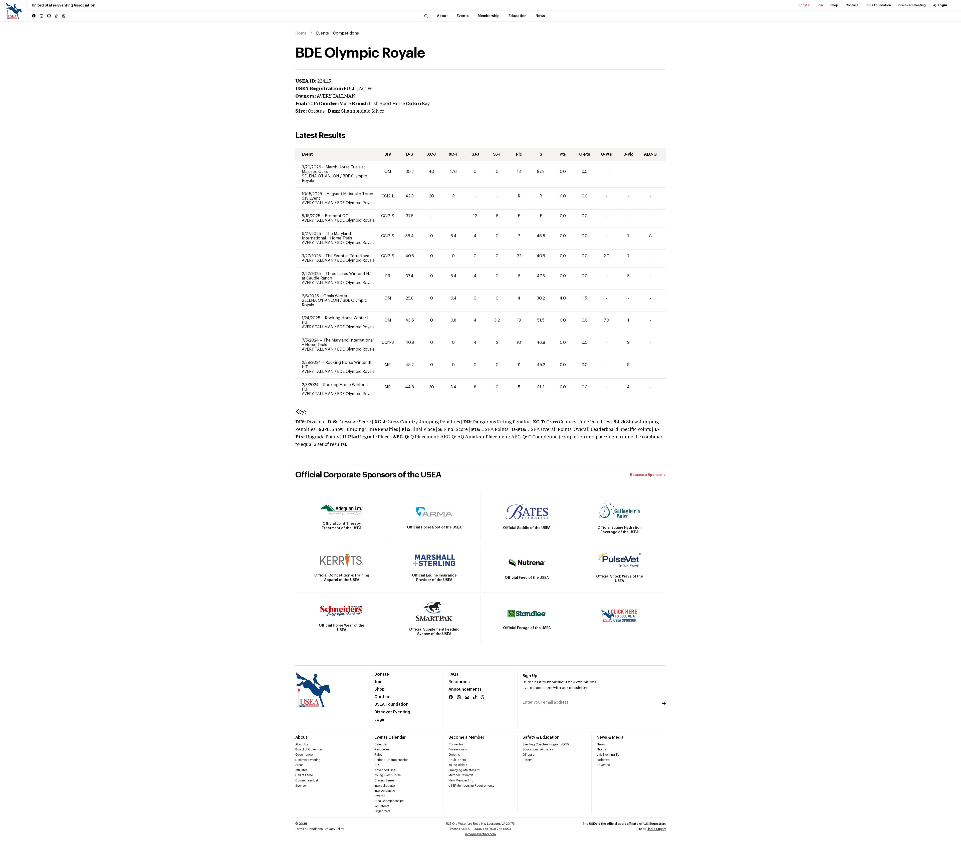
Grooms (454, 754)
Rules (378, 754)
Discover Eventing (912, 5)
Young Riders (457, 764)
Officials (528, 754)
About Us (301, 744)
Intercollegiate (384, 785)
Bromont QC (336, 216)
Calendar (380, 744)
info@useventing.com (480, 834)
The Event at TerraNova (347, 256)
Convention (456, 744)
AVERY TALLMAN (318, 203)
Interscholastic (384, 790)
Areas (299, 764)
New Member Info (460, 780)
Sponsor (301, 785)
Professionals (457, 749)
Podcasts (603, 759)
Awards (379, 795)
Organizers (382, 811)
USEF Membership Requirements (471, 785)
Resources (459, 682)
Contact (852, 5)
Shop (834, 5)
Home (301, 33)
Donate (804, 5)
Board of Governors (309, 749)
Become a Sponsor (646, 475)
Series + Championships (391, 759)
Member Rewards (460, 775)
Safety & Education (541, 737)
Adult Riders (457, 759)
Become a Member (466, 737)
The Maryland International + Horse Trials (327, 236)
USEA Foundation (878, 5)
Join (820, 5)
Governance (304, 754)
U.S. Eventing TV (608, 754)
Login (942, 5)
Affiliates (301, 770)
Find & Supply (656, 828)
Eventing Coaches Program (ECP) (546, 744)
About (301, 737)
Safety (527, 759)
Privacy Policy (334, 828)
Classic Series (384, 780)
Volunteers (381, 806)
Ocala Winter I (336, 296)
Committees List (306, 780)
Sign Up (530, 676)
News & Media (610, 737)
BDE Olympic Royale (356, 203)
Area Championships (388, 800)
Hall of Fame (304, 775)
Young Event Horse (387, 775)
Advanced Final (385, 770)
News (601, 744)
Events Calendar (389, 737)
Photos (601, 749)
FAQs (453, 674)
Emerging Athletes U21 (464, 770)
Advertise (603, 764)
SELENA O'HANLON (321, 176)
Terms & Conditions (309, 828)
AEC (377, 764)
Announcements (465, 689)
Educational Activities (538, 749)
